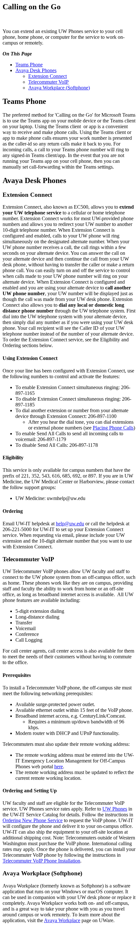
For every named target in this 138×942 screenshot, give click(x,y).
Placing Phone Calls (113, 427)
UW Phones (114, 809)
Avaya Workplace (62, 920)
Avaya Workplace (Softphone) (59, 87)
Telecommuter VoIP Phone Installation (41, 860)
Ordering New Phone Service (33, 820)
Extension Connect (47, 76)
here (58, 766)
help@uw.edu (70, 523)
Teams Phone (29, 64)
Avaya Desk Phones (35, 70)
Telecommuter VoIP (48, 82)
